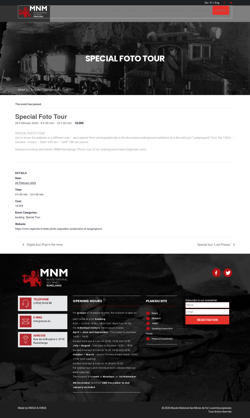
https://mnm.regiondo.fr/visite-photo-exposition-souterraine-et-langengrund (58, 228)
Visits (144, 10)
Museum (131, 10)
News (117, 10)
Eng (217, 2)
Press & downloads (199, 10)
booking (19, 217)
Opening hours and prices (167, 10)
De (206, 2)
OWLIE (42, 407)
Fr (211, 2)
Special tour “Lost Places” (214, 244)
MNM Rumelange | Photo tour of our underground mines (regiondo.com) (100, 149)
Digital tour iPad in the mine (44, 244)
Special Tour (33, 217)
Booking (220, 10)
